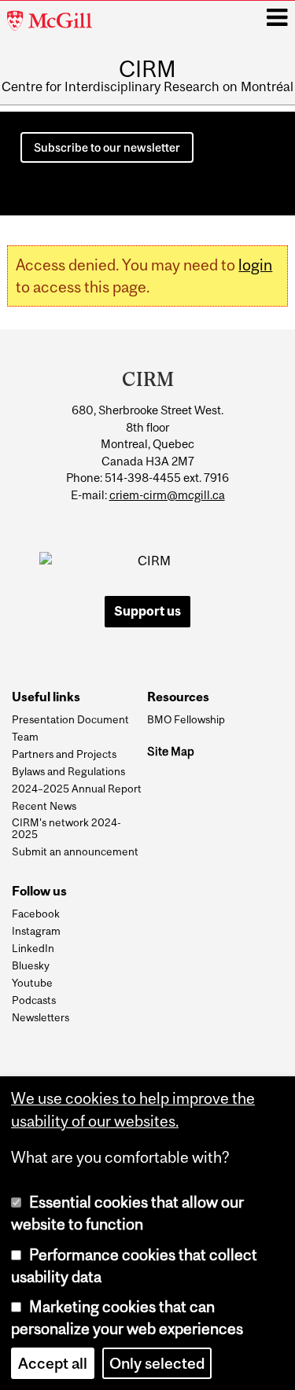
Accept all (52, 1363)
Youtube (32, 982)
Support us (147, 611)
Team (25, 736)
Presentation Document (70, 719)
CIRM (147, 69)
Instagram (36, 930)
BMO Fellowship (186, 719)
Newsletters (40, 1017)
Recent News (44, 805)
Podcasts (34, 1000)
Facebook (36, 913)
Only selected (157, 1363)
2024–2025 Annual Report (77, 788)
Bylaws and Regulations (68, 771)
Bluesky (31, 965)
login (255, 265)
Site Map (170, 751)
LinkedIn (33, 948)
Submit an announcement (75, 851)
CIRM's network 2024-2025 (66, 828)
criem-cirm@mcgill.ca (167, 495)
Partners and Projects (64, 753)
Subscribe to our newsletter (107, 147)
